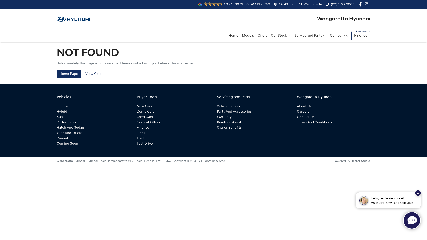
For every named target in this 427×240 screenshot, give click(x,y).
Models (248, 36)
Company (337, 36)
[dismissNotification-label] (418, 193)
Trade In (143, 138)
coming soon (67, 144)
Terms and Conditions (314, 122)
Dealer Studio (360, 161)
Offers (262, 36)
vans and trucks (69, 133)
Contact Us (305, 117)
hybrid (62, 112)
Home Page (69, 74)
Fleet (141, 133)
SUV (60, 117)
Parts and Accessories (234, 112)
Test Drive (145, 144)
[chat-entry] (412, 220)
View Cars (93, 74)
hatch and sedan (70, 128)
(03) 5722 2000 (343, 4)
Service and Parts (308, 36)
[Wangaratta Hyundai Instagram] (367, 4)
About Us (304, 106)
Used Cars (145, 117)
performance (67, 122)
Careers (303, 112)
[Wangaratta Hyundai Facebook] (361, 4)
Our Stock (279, 36)
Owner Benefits (229, 128)
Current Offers (148, 122)
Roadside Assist (229, 122)
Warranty (224, 117)
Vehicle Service (229, 106)
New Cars (144, 106)
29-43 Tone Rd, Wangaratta (300, 4)
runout (62, 138)
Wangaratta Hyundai (343, 19)
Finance (360, 36)
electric (63, 106)
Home (233, 36)
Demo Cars (145, 112)
